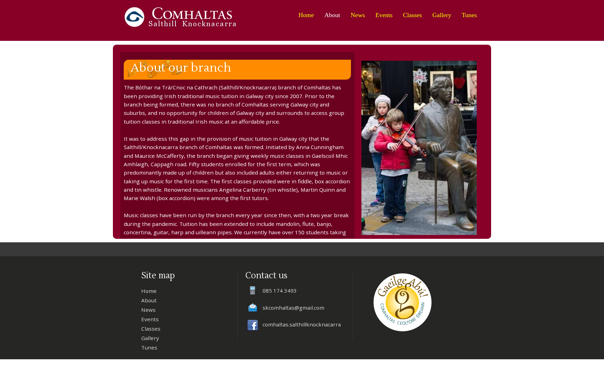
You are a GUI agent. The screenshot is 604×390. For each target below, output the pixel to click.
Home (306, 15)
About (332, 15)
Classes (412, 15)
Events (384, 15)
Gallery (441, 15)
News (358, 15)
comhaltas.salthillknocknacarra (302, 324)
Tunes (469, 15)
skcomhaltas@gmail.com (293, 307)
